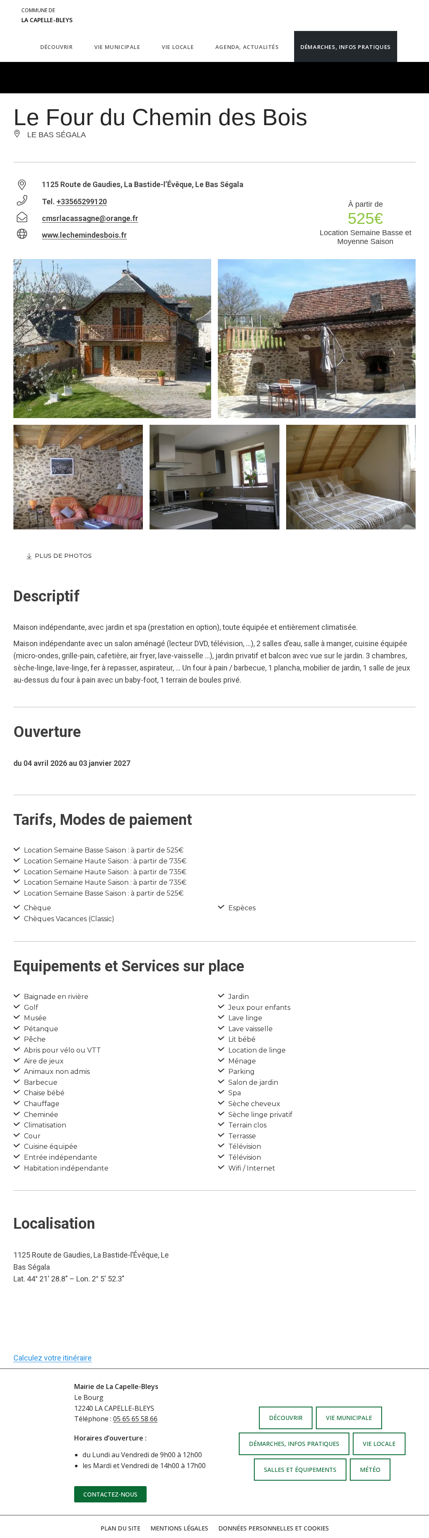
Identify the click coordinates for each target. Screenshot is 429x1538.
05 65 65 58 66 (135, 1418)
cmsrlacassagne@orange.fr (90, 218)
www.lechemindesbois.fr (84, 235)
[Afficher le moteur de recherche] (405, 46)
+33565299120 (82, 201)
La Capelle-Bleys (46, 15)
